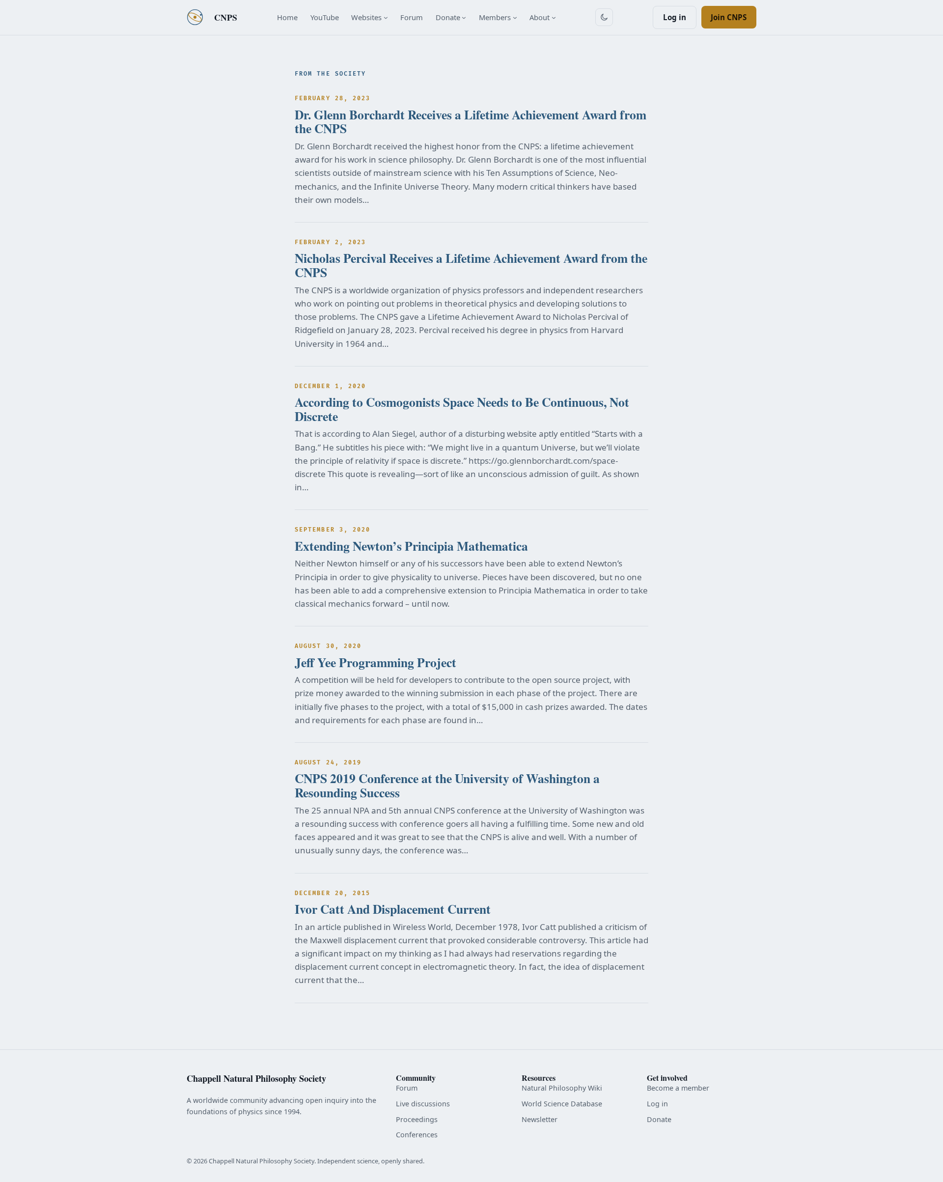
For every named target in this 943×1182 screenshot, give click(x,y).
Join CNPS (729, 17)
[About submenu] (554, 17)
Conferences (417, 1134)
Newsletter (539, 1119)
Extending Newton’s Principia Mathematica (411, 546)
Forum (406, 1088)
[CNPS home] (195, 17)
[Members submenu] (515, 17)
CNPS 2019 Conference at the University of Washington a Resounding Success (447, 785)
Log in (674, 17)
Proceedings (417, 1119)
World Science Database (562, 1103)
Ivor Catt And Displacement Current (393, 909)
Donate (659, 1119)
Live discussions (423, 1103)
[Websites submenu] (386, 17)
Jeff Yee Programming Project (375, 662)
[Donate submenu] (464, 17)
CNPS (225, 17)
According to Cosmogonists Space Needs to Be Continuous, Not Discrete (462, 409)
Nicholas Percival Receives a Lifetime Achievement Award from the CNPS (471, 265)
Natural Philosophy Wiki (562, 1088)
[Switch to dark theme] (604, 17)
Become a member (678, 1088)
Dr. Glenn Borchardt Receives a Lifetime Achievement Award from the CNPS (470, 122)
